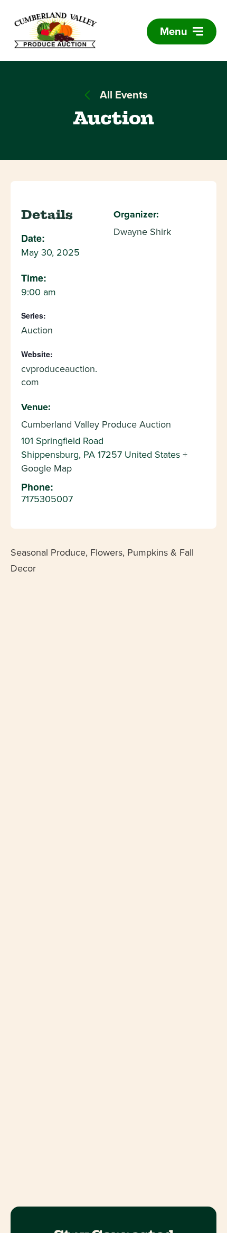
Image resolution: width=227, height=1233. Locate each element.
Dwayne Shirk (142, 232)
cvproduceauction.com (59, 375)
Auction (37, 330)
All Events (122, 95)
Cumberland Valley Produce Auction (96, 424)
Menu (175, 31)
